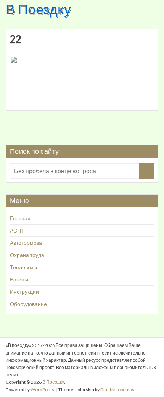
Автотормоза (26, 242)
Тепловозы (23, 267)
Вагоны (19, 279)
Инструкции (24, 291)
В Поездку (38, 9)
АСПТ (17, 230)
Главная (20, 218)
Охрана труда (27, 255)
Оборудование (28, 304)
